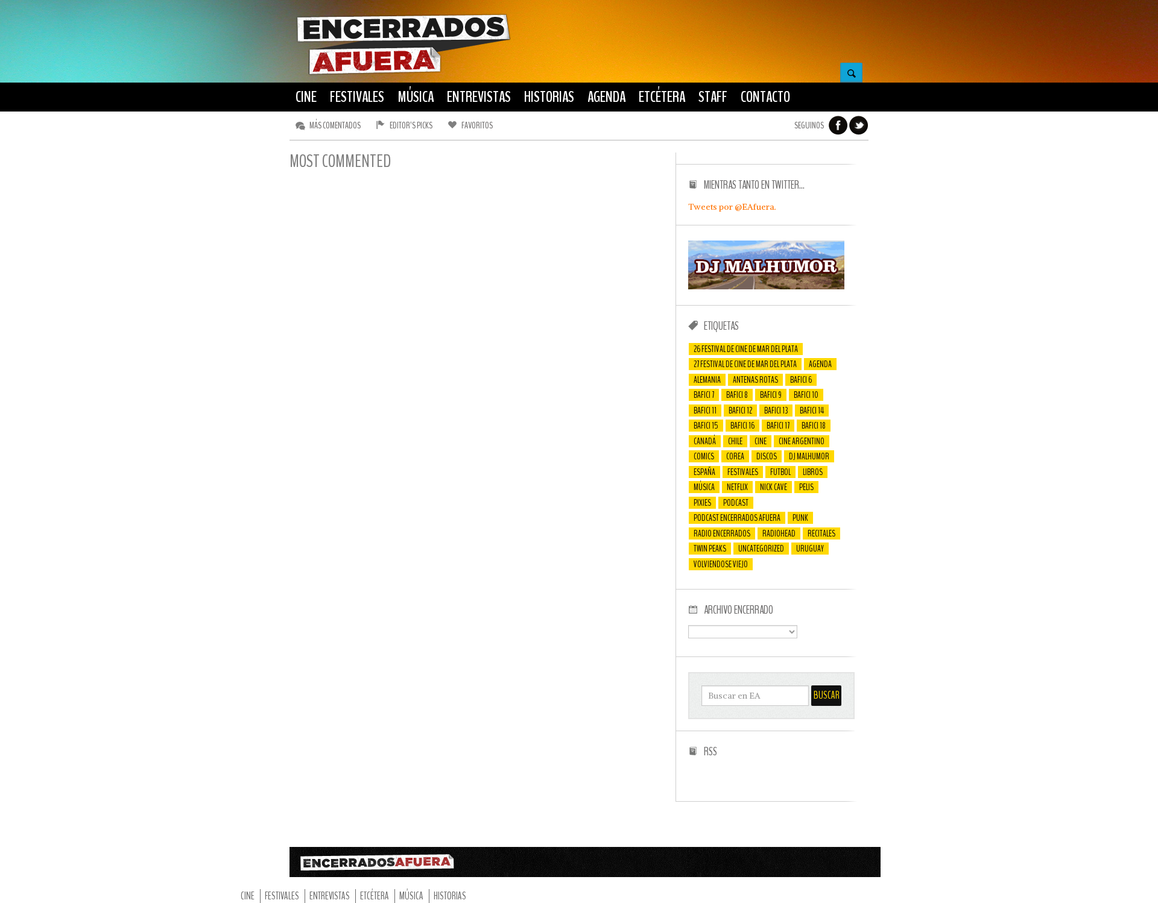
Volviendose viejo (721, 564)
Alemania (707, 380)
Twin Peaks (710, 549)
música (704, 487)
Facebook (838, 125)
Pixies (702, 503)
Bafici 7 (704, 395)
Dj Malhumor (809, 456)
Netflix (737, 487)
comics (704, 456)
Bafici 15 (706, 426)
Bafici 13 (776, 410)
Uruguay (810, 549)
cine (761, 441)
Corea (735, 456)
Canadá (705, 441)
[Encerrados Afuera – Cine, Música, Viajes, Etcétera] (403, 73)
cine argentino (801, 441)
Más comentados (335, 125)
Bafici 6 (801, 380)
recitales (821, 533)
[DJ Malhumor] (766, 286)
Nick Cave (773, 487)
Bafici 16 (742, 426)
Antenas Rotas (755, 380)
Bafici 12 (740, 410)
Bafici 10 (806, 395)
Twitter (858, 125)
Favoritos (477, 125)
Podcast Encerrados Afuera (737, 518)
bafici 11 (705, 410)
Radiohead (779, 533)
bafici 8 (737, 395)
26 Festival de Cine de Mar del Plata (746, 349)
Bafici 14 (812, 410)
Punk (800, 518)
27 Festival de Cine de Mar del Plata (745, 364)
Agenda (820, 364)
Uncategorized (761, 549)
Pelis (806, 487)
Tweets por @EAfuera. (732, 206)
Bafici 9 (771, 395)
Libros (813, 472)
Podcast (735, 503)
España (704, 472)
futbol (780, 472)
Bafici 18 (814, 426)
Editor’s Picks (411, 125)
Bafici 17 (778, 426)
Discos (766, 456)
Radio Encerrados (722, 533)
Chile (735, 441)
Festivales (742, 472)
